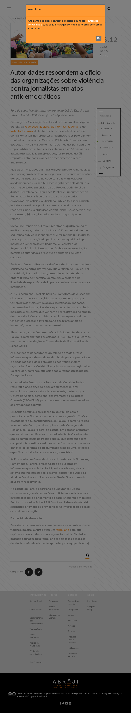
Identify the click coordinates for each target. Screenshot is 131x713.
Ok (98, 38)
